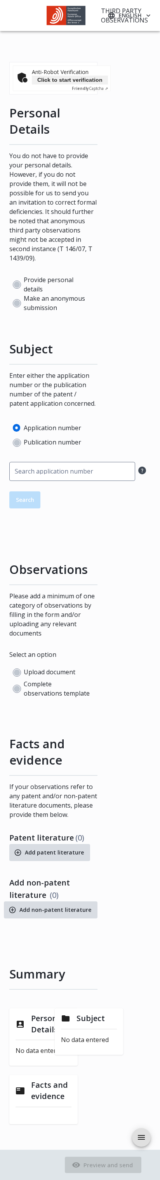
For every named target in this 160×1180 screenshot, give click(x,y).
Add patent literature (54, 852)
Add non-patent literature (55, 909)
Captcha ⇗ (90, 88)
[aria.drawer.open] (141, 1137)
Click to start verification (70, 80)
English (129, 15)
